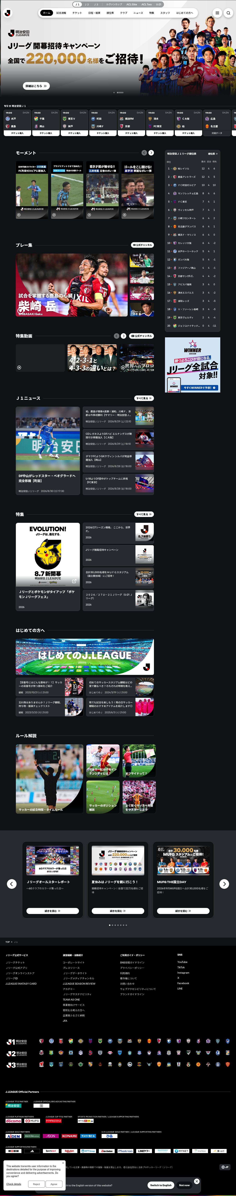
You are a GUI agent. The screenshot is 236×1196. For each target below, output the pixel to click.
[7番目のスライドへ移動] (126, 925)
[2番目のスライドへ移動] (122, 92)
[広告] (192, 365)
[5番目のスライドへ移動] (120, 925)
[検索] (228, 13)
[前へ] (144, 152)
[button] (217, 13)
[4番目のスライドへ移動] (118, 925)
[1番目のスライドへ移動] (116, 92)
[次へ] (151, 152)
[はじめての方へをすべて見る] (85, 657)
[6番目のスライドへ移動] (123, 925)
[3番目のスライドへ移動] (115, 925)
